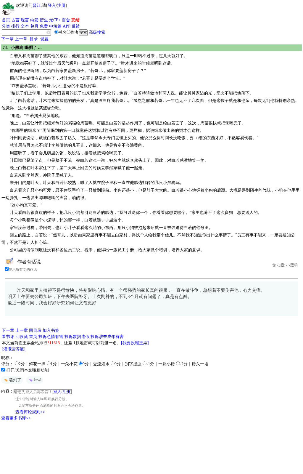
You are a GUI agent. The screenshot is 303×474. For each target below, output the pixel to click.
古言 (15, 20)
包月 (34, 26)
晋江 (37, 5)
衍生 (44, 20)
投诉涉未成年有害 (107, 336)
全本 (25, 26)
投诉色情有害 (50, 336)
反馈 (76, 26)
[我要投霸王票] (135, 343)
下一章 (7, 39)
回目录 (35, 330)
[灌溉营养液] (13, 349)
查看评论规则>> (30, 412)
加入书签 (51, 330)
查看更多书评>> (16, 418)
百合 (66, 20)
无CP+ (55, 20)
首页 (6, 20)
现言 (25, 20)
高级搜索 (97, 32)
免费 (44, 26)
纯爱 (34, 20)
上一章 (21, 39)
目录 (34, 39)
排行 (15, 26)
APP (66, 26)
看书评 (8, 336)
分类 (6, 26)
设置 (44, 39)
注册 (61, 5)
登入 (52, 5)
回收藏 (21, 336)
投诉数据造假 (77, 336)
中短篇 (55, 26)
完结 (75, 20)
